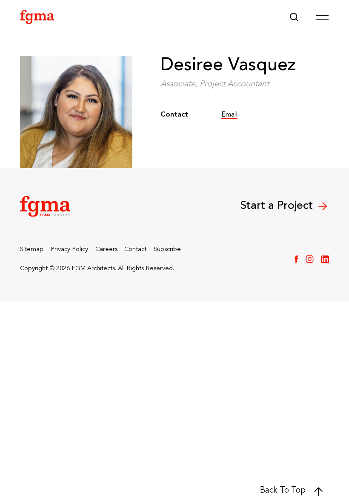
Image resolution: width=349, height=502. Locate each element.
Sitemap (31, 249)
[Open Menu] (322, 17)
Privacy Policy (69, 249)
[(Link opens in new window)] (296, 259)
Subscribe (167, 249)
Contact (135, 249)
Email (229, 115)
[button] (294, 17)
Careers (106, 249)
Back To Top (283, 490)
